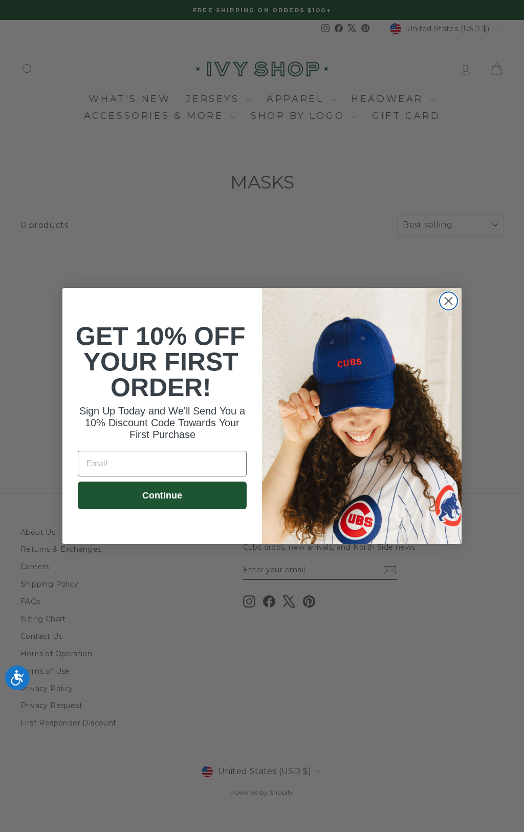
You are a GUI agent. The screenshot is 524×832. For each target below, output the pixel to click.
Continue (162, 495)
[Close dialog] (448, 301)
